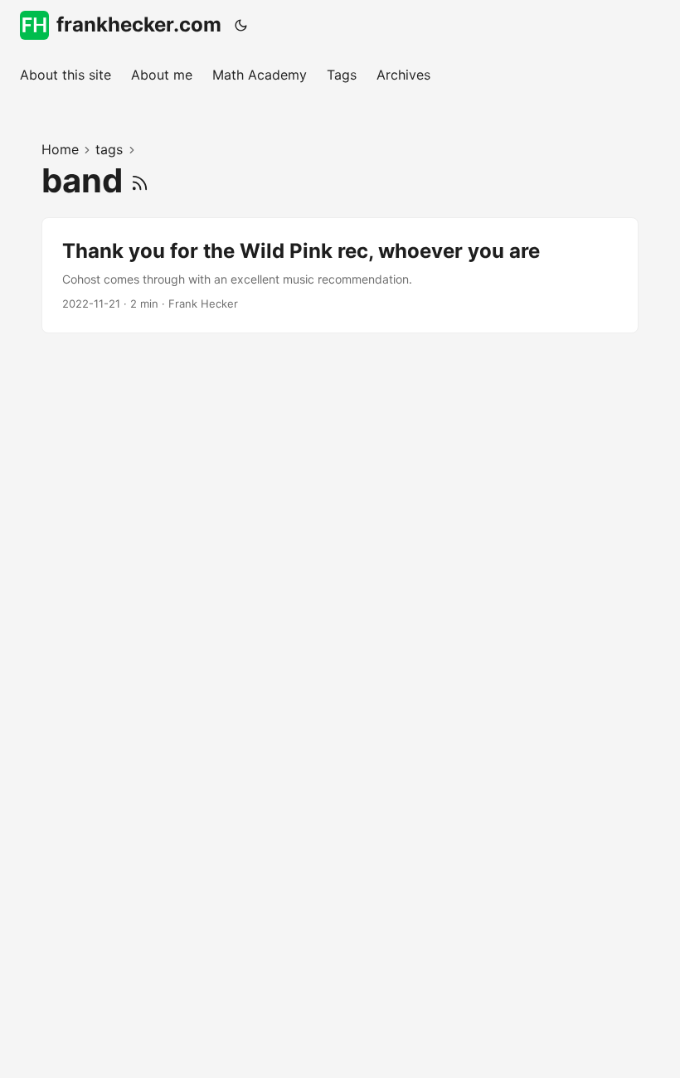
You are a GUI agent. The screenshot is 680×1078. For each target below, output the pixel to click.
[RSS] (139, 180)
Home (60, 149)
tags (109, 149)
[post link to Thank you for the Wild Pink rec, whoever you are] (340, 275)
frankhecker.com (138, 24)
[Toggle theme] (241, 25)
